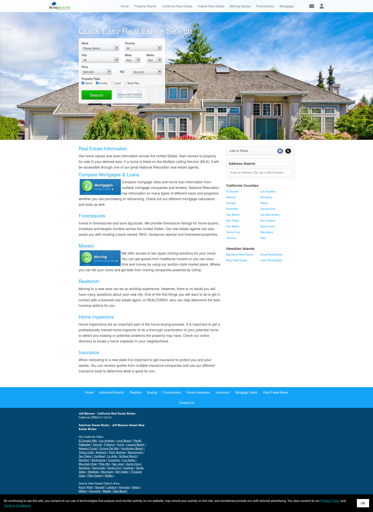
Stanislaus (266, 232)
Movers (86, 245)
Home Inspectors (96, 316)
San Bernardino (270, 214)
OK (363, 503)
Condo (102, 83)
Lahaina (112, 487)
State (85, 43)
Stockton (84, 460)
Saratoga (84, 468)
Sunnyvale (98, 468)
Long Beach (124, 440)
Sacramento (267, 209)
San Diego (232, 220)
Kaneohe (94, 491)
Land (117, 83)
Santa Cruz (233, 232)
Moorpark (107, 472)
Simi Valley (122, 472)
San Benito (233, 214)
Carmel (97, 444)
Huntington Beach (132, 448)
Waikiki (107, 491)
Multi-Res (133, 83)
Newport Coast (88, 448)
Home (88, 83)
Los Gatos (128, 460)
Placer (264, 203)
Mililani (83, 491)
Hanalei (99, 487)
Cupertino (114, 460)
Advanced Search (130, 94)
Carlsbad (99, 456)
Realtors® (89, 281)
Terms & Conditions (17, 505)
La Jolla (112, 456)
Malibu (109, 475)
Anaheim (101, 452)
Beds (128, 55)
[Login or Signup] (322, 5)
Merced (231, 197)
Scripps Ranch (128, 456)
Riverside (232, 209)
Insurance (89, 352)
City (84, 55)
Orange (231, 203)
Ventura (231, 238)
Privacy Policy (330, 500)
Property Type (91, 79)
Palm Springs (117, 452)
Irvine (120, 444)
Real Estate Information (103, 148)
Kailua (136, 487)
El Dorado (232, 191)
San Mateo (233, 226)
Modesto (93, 472)
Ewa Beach (120, 491)
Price (85, 67)
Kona (82, 487)
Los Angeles (267, 191)
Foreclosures (92, 215)
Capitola (129, 468)
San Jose (118, 464)
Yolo (263, 238)
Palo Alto (104, 464)
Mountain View (88, 464)
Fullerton (109, 444)
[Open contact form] (311, 5)
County (130, 43)
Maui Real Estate (236, 260)
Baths (150, 55)
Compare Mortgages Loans (109, 174)
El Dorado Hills (88, 440)
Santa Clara (267, 226)
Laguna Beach (135, 444)
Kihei (90, 487)
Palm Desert (95, 475)
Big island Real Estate (239, 254)
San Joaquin (268, 220)
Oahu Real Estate (271, 260)
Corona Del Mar (109, 448)
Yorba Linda (86, 452)
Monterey (266, 197)
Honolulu (124, 487)
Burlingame (99, 460)
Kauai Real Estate (271, 254)
